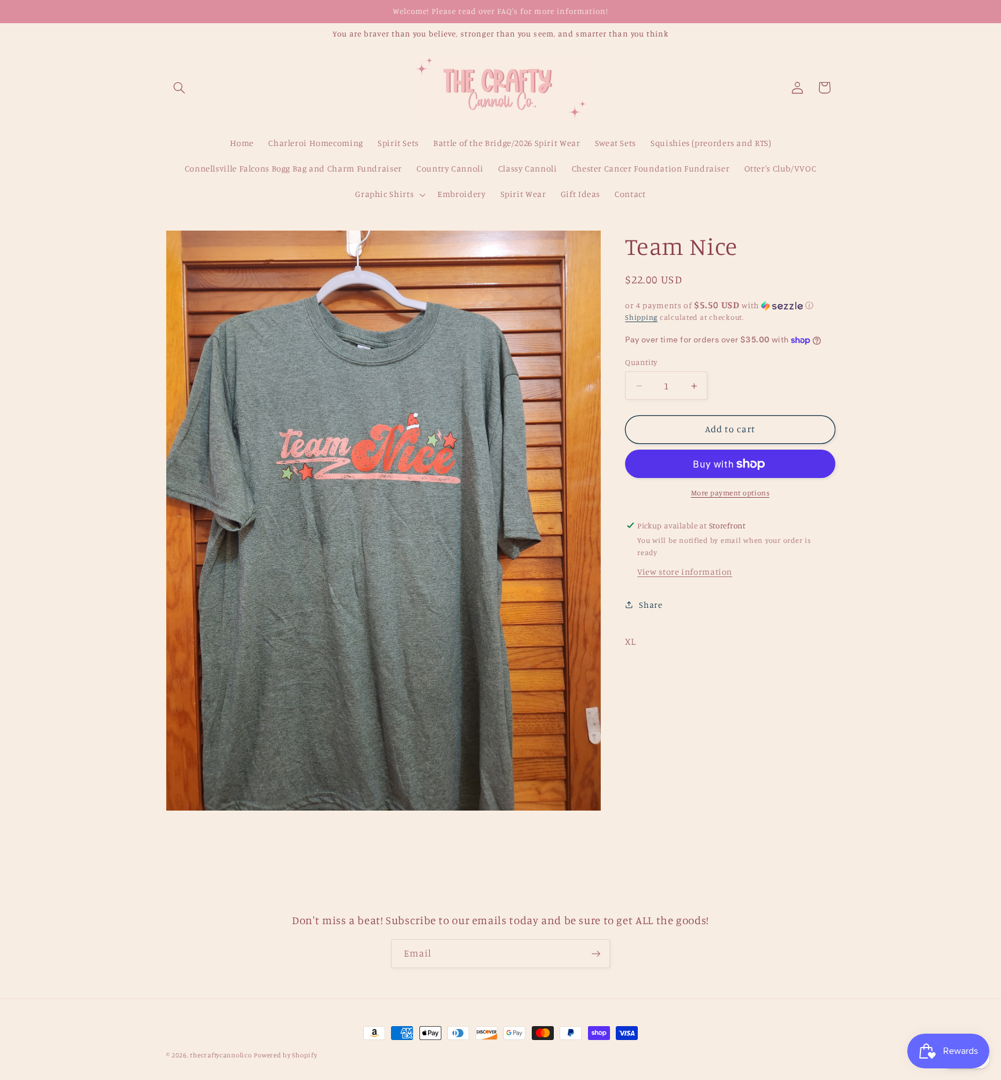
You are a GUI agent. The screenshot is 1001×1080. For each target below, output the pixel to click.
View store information (684, 572)
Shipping (641, 317)
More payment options (730, 492)
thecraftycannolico (220, 1055)
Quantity (641, 362)
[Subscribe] (596, 953)
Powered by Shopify (285, 1055)
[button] (179, 87)
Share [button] (650, 605)
